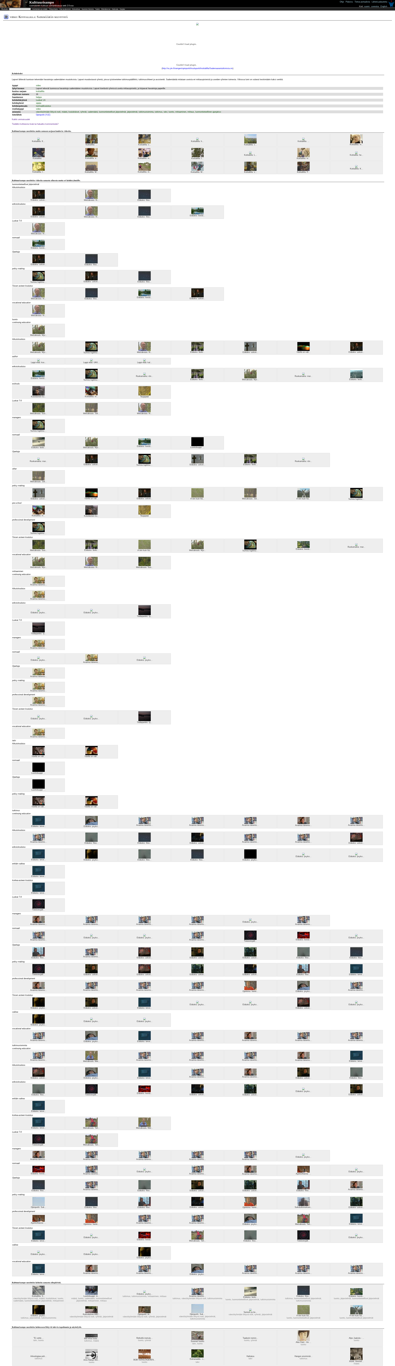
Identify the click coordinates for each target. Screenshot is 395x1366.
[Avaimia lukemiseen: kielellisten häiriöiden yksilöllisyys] (250, 823)
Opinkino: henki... (250, 991)
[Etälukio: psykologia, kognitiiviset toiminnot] (356, 936)
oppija (38, 103)
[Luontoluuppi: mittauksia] (91, 1294)
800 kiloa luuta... (91, 1338)
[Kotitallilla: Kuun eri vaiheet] (38, 139)
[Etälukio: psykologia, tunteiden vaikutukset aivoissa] (250, 858)
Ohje (342, 2)
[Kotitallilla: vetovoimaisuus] (38, 156)
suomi (367, 6)
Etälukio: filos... (144, 200)
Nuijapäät (144, 396)
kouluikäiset (74, 112)
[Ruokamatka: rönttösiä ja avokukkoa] (144, 374)
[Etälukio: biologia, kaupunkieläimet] (38, 445)
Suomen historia (88, 9)
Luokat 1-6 (40, 100)
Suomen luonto (197, 1341)
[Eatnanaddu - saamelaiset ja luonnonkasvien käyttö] (197, 1357)
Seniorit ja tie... (250, 1312)
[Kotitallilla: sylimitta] (250, 170)
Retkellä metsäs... (144, 1338)
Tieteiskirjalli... (38, 910)
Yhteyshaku (53, 9)
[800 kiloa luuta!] (91, 1336)
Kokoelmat (76, 9)
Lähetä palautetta (379, 2)
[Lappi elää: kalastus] (144, 360)
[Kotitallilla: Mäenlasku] (197, 170)
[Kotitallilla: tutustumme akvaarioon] (38, 170)
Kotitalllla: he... (356, 155)
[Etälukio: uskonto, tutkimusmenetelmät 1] (197, 841)
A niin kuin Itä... (197, 499)
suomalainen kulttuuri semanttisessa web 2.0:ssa (51, 5)
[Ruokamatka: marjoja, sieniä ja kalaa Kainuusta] (303, 374)
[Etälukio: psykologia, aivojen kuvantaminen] (91, 824)
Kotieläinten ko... (38, 396)
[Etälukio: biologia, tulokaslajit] (197, 350)
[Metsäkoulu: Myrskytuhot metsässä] (38, 333)
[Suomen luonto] (197, 1339)
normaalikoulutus (43, 106)
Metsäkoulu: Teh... (91, 1128)
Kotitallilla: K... (38, 141)
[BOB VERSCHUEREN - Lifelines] (144, 1358)
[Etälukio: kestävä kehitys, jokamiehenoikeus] (303, 547)
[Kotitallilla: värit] (250, 143)
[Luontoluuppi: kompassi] (197, 445)
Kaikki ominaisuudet (21, 119)
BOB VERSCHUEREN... (144, 1360)
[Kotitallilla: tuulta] (197, 156)
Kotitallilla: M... (91, 172)
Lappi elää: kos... (38, 362)
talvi (165, 112)
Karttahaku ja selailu (39, 9)
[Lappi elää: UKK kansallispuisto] (91, 360)
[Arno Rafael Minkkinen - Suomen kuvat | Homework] (91, 1358)
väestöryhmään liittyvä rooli (48, 112)
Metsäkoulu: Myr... (38, 335)
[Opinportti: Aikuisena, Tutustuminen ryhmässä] (144, 1312)
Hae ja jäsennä (65, 9)
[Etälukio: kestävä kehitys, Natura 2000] (197, 214)
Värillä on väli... (303, 352)
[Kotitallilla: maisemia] (356, 142)
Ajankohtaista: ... (303, 1174)
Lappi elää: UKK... (91, 362)
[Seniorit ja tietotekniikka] (250, 1310)
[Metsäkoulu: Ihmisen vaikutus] (91, 198)
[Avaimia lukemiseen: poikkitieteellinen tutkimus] (197, 823)
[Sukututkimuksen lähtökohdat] (303, 1205)
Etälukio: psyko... (38, 612)
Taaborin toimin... (250, 1338)
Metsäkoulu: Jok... (91, 413)
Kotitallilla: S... (38, 1296)
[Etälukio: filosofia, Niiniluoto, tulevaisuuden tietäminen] (91, 841)
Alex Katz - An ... (303, 1342)
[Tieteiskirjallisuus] (38, 908)
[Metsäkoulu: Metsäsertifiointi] (91, 1059)
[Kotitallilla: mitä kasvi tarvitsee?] (303, 156)
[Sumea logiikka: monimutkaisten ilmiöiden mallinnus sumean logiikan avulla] (38, 280)
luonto (171, 112)
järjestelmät (132, 112)
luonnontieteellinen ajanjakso (208, 112)
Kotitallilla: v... (144, 144)
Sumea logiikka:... (38, 282)
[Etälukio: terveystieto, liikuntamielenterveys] (38, 824)
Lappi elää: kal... (144, 362)
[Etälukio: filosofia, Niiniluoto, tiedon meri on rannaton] (38, 956)
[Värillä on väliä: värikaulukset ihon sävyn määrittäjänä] (38, 754)
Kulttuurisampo (41, 2)
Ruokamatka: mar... (303, 376)
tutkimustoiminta (146, 112)
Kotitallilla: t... (197, 158)
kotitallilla (40, 91)
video (38, 85)
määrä (64, 112)
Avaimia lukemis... (38, 585)
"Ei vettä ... (38, 1338)
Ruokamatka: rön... (144, 376)
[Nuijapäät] (144, 395)
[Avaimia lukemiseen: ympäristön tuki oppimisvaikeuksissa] (144, 823)
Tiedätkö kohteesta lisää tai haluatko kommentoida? (35, 124)
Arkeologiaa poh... (38, 1356)
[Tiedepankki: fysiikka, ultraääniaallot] (144, 614)
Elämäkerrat (105, 9)
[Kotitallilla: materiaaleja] (144, 156)
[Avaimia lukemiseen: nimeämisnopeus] (38, 583)
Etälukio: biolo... (197, 352)
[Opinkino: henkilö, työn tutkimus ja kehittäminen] (250, 989)
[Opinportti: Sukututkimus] (38, 1205)
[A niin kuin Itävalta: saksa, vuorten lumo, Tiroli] (303, 497)
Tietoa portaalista (362, 2)
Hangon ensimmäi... (303, 1356)
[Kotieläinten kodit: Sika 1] (38, 395)
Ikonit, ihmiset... (356, 1361)
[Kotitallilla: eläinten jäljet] (303, 139)
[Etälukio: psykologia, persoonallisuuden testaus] (38, 611)
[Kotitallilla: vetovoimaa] (144, 143)
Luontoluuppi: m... (91, 1296)
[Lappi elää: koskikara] (38, 360)
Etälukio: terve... (38, 826)
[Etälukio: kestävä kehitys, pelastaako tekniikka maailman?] (303, 938)
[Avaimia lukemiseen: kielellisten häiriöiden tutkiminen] (303, 823)
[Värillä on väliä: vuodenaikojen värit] (91, 754)
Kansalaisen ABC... (91, 1314)
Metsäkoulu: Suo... (38, 413)
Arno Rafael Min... (91, 1360)
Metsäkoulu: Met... (91, 1061)
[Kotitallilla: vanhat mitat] (91, 143)
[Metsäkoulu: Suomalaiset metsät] (38, 411)
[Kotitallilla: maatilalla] (144, 170)
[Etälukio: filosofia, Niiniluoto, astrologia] (144, 198)
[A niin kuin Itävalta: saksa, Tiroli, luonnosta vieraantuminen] (197, 497)
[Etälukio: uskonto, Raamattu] (250, 956)
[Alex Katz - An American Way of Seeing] (303, 1340)
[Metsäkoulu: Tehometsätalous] (91, 1126)
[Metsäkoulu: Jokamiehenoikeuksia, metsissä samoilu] (91, 411)
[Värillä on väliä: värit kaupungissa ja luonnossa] (303, 350)
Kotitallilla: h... (197, 141)
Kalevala (115, 9)
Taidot (97, 9)
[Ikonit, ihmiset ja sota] (356, 1359)
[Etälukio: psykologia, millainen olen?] (91, 611)
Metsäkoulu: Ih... (91, 200)
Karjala (122, 9)
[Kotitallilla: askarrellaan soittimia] (91, 156)
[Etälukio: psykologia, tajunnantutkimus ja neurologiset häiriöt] (356, 1002)
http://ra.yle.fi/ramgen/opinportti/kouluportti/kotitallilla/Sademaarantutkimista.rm (197, 68)
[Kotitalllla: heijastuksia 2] (356, 153)
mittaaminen (180, 112)
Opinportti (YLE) (43, 115)
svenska (375, 6)
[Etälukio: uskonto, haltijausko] (38, 198)
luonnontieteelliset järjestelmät (112, 112)
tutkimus (158, 112)
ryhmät (83, 112)
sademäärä (93, 112)
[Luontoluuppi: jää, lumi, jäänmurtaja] (38, 771)
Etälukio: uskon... (38, 200)
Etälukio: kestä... (197, 215)
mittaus (190, 112)
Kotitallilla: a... (91, 158)
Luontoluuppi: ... (197, 447)
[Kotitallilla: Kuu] (356, 167)
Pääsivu (349, 2)
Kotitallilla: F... (303, 172)
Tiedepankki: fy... (144, 616)
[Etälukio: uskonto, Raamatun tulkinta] (197, 956)
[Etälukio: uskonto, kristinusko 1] (250, 350)
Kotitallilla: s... (250, 172)
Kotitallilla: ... (91, 144)
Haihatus (250, 1356)
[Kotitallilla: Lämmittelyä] (250, 153)
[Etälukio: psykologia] (303, 854)
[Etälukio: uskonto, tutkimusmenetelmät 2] (356, 841)
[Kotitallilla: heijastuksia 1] (197, 139)
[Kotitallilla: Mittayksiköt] (91, 170)
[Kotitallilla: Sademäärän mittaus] (38, 1294)
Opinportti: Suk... (38, 1207)
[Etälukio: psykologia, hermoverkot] (91, 858)
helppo (39, 97)
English (383, 6)
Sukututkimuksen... (303, 1207)
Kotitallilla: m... (356, 144)
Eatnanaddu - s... (197, 1359)
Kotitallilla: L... (250, 155)
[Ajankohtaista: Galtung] (303, 1172)
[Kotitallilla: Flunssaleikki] (303, 170)
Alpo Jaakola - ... (356, 1338)
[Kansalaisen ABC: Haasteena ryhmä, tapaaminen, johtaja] (91, 1312)
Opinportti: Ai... (144, 1314)
